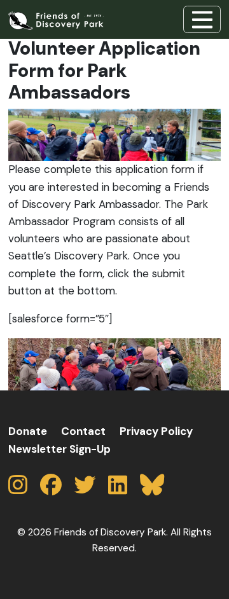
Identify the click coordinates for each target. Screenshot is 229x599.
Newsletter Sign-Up (59, 449)
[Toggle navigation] (202, 19)
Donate (27, 431)
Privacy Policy (156, 431)
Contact (83, 431)
